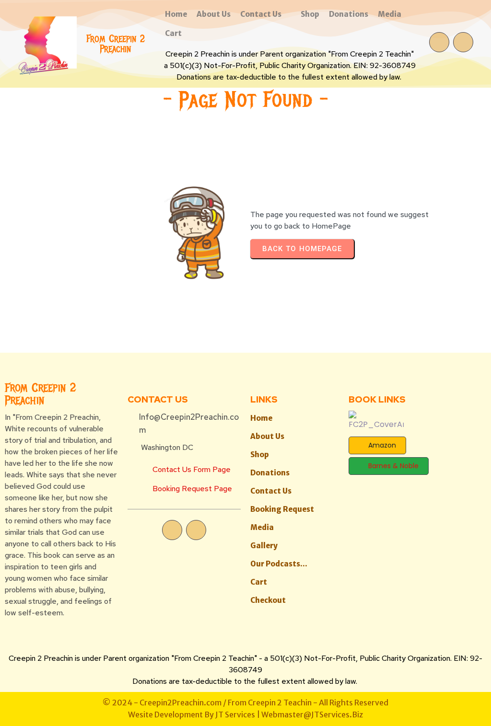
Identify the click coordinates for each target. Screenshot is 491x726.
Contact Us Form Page (191, 469)
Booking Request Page (192, 489)
